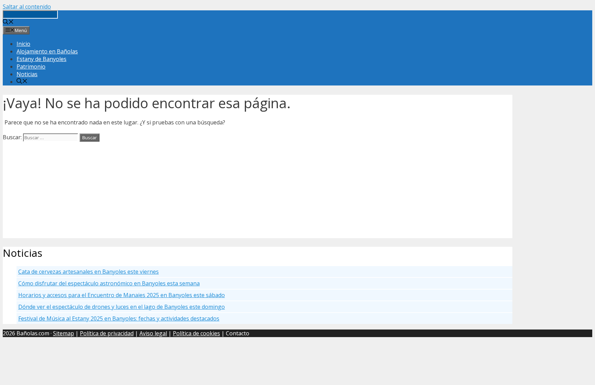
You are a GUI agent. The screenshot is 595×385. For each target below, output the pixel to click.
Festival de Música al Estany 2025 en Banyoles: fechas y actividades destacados (118, 318)
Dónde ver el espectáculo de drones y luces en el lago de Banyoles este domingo (121, 307)
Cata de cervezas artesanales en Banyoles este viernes (88, 271)
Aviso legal (153, 333)
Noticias (27, 74)
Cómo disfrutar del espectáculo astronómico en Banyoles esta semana (109, 283)
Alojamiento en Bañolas (47, 51)
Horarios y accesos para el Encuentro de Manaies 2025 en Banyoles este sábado (121, 295)
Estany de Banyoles (41, 59)
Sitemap (63, 333)
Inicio (23, 44)
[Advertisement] (209, 190)
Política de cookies (196, 333)
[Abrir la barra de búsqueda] (8, 22)
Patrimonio (31, 66)
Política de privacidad (107, 333)
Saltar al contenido (27, 6)
